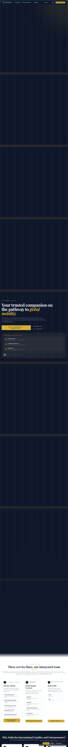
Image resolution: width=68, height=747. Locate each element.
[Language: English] (53, 2)
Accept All (46, 743)
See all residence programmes (11, 720)
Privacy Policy (62, 740)
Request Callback (60, 2)
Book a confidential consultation (15, 327)
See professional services (33, 720)
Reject (52, 743)
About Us (46, 2)
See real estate (55, 720)
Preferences (59, 743)
